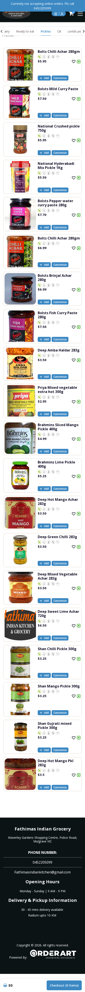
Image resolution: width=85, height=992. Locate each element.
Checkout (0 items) (64, 985)
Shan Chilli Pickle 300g (57, 648)
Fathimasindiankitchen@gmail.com (42, 872)
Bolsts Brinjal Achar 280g (55, 277)
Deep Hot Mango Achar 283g (58, 501)
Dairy (6, 31)
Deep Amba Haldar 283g (59, 350)
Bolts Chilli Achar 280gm (59, 51)
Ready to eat (25, 31)
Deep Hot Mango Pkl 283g (55, 762)
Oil (59, 31)
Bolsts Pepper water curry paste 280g (55, 202)
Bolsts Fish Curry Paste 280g (57, 314)
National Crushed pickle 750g (59, 128)
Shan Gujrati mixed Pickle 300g (54, 725)
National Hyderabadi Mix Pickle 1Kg (56, 165)
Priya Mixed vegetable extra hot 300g (57, 389)
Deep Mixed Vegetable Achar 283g (57, 576)
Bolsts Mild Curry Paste (58, 88)
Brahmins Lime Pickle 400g (56, 464)
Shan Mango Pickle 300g (59, 686)
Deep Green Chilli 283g (57, 536)
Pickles (46, 31)
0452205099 (42, 862)
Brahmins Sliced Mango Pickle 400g (58, 426)
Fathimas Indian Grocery (43, 829)
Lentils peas (76, 31)
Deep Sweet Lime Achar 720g (58, 613)
